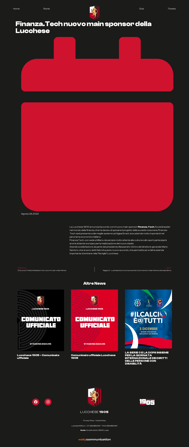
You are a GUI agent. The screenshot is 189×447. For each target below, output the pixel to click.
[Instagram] (48, 401)
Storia (46, 8)
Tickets (172, 8)
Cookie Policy (101, 420)
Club (141, 8)
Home (16, 8)
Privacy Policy (88, 420)
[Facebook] (35, 401)
